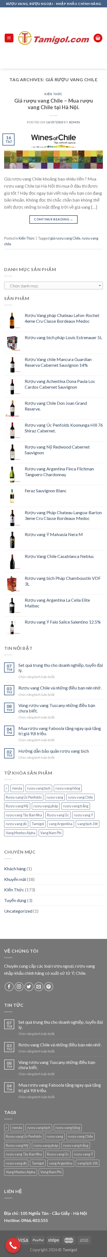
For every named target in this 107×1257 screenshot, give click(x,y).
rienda (17, 788)
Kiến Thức (53, 94)
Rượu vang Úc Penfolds (24, 797)
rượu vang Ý (83, 815)
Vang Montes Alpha (20, 833)
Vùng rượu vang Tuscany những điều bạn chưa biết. (56, 708)
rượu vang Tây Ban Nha (24, 815)
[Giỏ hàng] (98, 38)
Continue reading (53, 219)
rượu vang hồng (67, 788)
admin (74, 122)
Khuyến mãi (15, 879)
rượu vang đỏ (16, 824)
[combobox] (53, 285)
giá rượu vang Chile (65, 238)
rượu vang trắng (75, 806)
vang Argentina (60, 824)
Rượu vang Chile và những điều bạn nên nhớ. (60, 687)
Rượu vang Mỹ (17, 806)
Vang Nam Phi (50, 833)
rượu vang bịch (38, 788)
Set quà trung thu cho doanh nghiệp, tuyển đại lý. (60, 667)
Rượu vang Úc (58, 815)
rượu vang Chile (80, 797)
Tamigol (38, 824)
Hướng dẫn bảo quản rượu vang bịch (53, 750)
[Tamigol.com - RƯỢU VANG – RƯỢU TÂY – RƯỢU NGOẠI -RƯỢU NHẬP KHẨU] (53, 38)
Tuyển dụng (15, 900)
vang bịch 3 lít (87, 824)
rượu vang (55, 797)
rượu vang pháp (45, 806)
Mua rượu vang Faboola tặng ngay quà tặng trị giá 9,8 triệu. (59, 731)
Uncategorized (18, 910)
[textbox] (54, 286)
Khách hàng (15, 868)
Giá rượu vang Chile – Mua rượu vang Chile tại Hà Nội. (53, 103)
